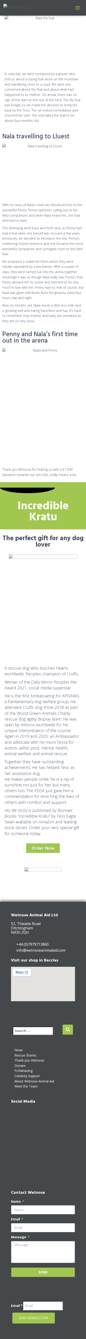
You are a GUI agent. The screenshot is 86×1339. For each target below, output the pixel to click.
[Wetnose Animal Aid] (20, 8)
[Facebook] (16, 1113)
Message (19, 1237)
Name (16, 1201)
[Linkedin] (16, 1161)
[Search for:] (37, 1034)
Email (16, 1219)
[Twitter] (16, 1129)
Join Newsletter (33, 1318)
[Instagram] (16, 1145)
